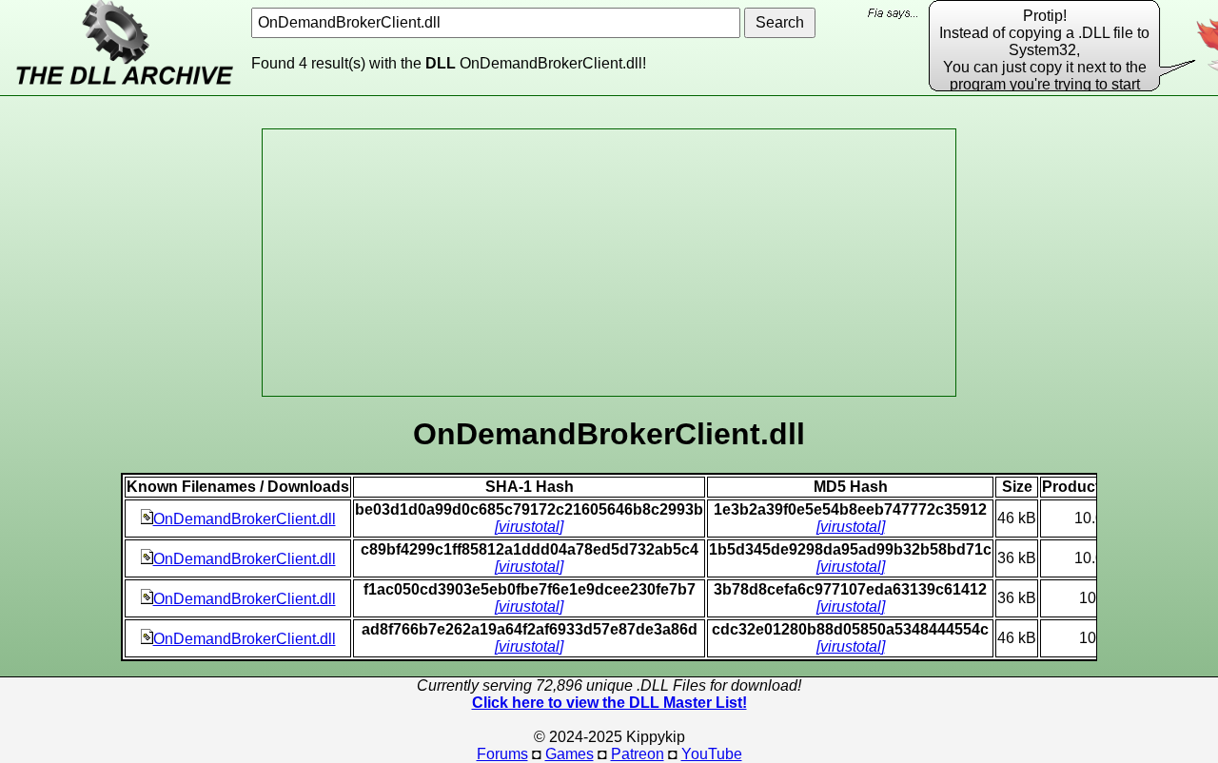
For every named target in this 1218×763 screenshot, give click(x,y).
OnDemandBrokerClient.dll (244, 519)
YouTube (711, 754)
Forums (502, 754)
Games (569, 754)
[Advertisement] (609, 262)
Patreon (637, 754)
